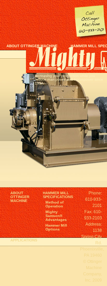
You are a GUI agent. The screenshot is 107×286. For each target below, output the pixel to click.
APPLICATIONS (23, 240)
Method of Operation (54, 204)
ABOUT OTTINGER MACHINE (31, 46)
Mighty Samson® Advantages (56, 216)
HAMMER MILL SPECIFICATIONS (58, 195)
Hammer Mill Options (56, 227)
